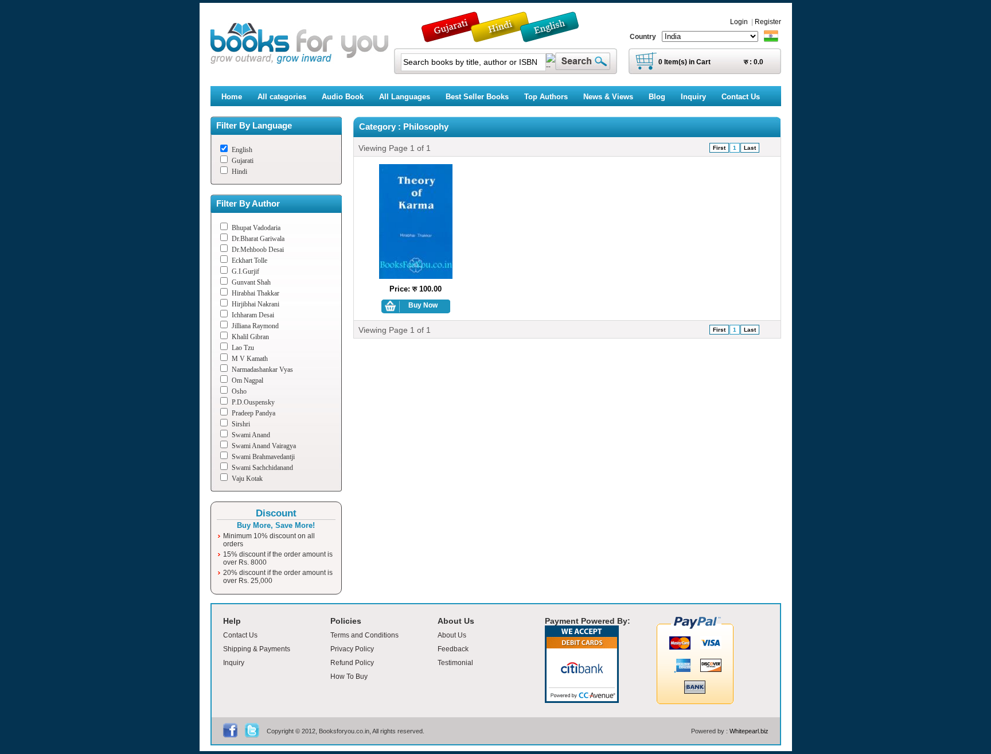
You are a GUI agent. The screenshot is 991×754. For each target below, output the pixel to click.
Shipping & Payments (256, 649)
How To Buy (349, 677)
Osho (239, 391)
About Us (452, 635)
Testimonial (455, 663)
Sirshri (241, 424)
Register (768, 22)
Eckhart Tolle (249, 260)
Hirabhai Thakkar (255, 293)
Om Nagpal (247, 380)
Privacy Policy (352, 649)
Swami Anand (251, 435)
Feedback (453, 649)
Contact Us (240, 635)
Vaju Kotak (247, 479)
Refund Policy (352, 663)
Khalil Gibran (250, 337)
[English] (555, 37)
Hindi (239, 172)
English (242, 150)
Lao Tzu (243, 348)
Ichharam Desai (253, 315)
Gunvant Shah (251, 282)
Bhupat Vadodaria (256, 228)
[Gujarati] (452, 37)
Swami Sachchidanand (262, 468)
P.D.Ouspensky (253, 402)
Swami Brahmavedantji (263, 457)
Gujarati (242, 161)
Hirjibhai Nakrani (255, 304)
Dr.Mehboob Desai (258, 250)
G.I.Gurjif (245, 271)
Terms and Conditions (364, 635)
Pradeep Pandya (253, 413)
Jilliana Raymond (255, 326)
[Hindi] (507, 37)
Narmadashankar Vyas (262, 370)
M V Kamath (250, 359)
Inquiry (233, 663)
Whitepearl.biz (748, 731)
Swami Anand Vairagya (264, 446)
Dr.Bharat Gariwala (258, 239)
